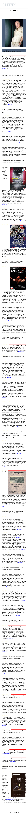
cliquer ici (19, 437)
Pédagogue (10, 104)
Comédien (8, 505)
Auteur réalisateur (6, 753)
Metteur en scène (10, 799)
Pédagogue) (4, 68)
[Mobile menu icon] (25, 4)
